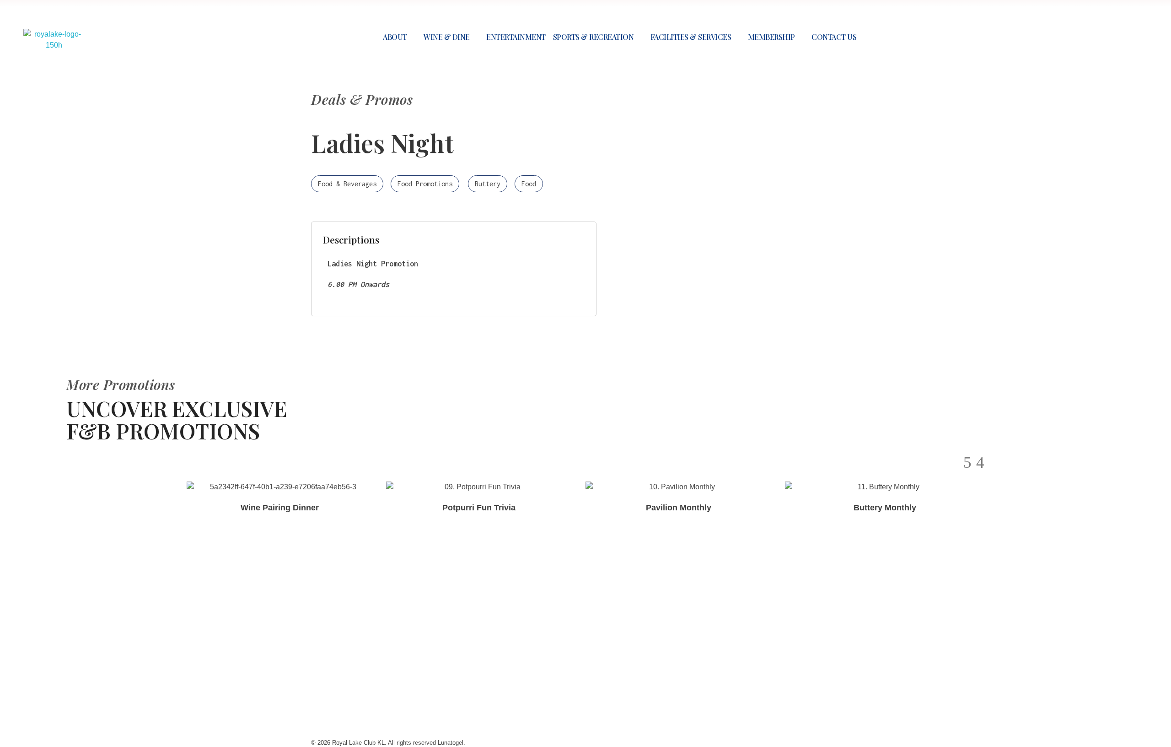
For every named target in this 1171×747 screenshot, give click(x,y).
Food (528, 184)
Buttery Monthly (885, 507)
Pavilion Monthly (678, 507)
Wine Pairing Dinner (280, 507)
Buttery (487, 184)
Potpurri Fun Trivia (479, 507)
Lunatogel (433, 623)
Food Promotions (424, 184)
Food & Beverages (347, 184)
